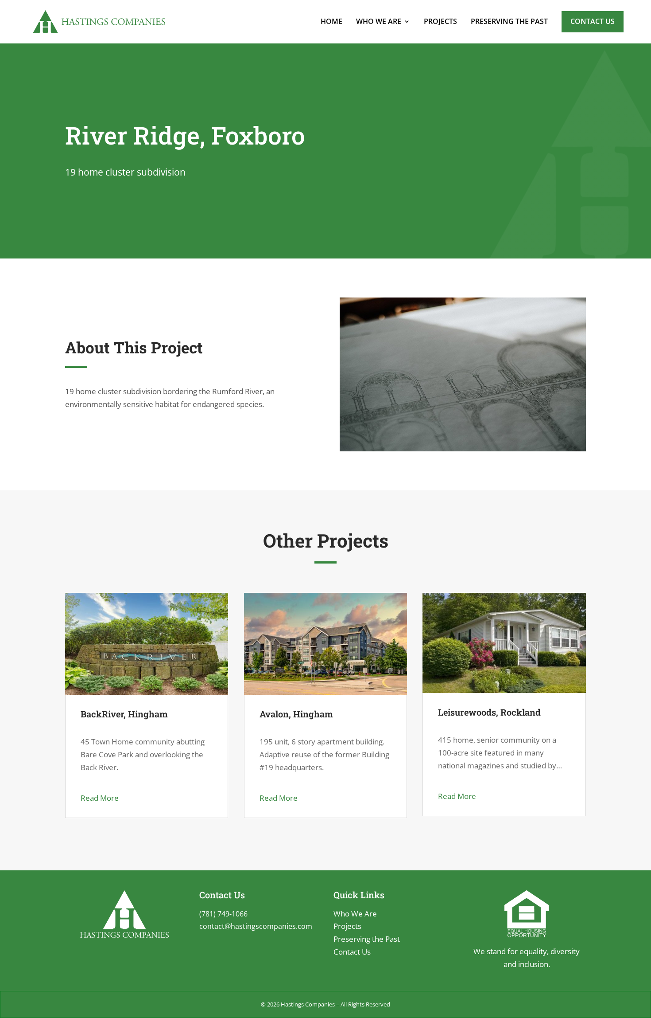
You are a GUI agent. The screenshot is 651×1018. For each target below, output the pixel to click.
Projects (440, 21)
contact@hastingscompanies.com (255, 926)
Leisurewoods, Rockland (489, 712)
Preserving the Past (509, 21)
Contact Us (592, 21)
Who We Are (378, 21)
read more (100, 798)
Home (331, 21)
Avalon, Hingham (296, 714)
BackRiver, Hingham (124, 714)
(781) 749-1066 (223, 914)
